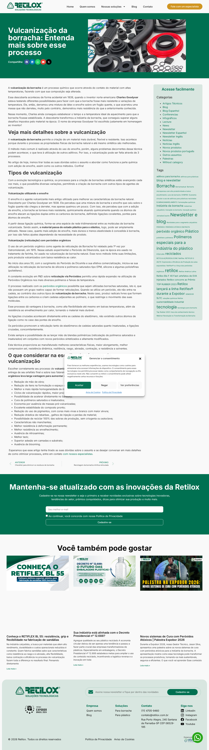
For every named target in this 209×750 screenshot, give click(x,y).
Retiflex (181, 258)
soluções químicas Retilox (173, 298)
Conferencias (170, 114)
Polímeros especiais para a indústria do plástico (175, 243)
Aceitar (79, 385)
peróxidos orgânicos (55, 286)
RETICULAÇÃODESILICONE (167, 258)
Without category (173, 162)
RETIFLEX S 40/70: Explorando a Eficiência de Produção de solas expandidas (177, 262)
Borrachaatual (180, 187)
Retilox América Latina (187, 272)
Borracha (166, 185)
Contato (148, 6)
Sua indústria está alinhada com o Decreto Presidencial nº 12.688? (101, 634)
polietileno (161, 238)
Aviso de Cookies (93, 392)
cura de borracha (174, 195)
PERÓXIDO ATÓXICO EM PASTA (178, 227)
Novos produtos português (178, 151)
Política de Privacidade (112, 392)
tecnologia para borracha (187, 308)
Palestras (168, 158)
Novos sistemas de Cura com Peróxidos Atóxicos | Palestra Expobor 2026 (166, 638)
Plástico (192, 231)
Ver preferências (129, 385)
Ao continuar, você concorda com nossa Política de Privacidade (86, 516)
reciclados (173, 254)
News (166, 125)
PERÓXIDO (161, 227)
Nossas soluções (111, 6)
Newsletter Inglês (173, 136)
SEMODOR (190, 294)
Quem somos (87, 6)
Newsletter (169, 129)
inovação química (189, 210)
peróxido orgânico (170, 231)
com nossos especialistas (77, 453)
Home (70, 6)
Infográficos (170, 118)
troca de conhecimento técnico (182, 312)
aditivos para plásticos (189, 177)
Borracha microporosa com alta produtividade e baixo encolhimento (175, 191)
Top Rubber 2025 (163, 312)
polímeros (169, 238)
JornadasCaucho (163, 216)
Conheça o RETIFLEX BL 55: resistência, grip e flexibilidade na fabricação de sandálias (38, 638)
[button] (140, 358)
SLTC (159, 298)
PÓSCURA (160, 254)
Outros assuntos (172, 154)
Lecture (167, 121)
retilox (171, 270)
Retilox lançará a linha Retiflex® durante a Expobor (175, 289)
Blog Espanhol (171, 110)
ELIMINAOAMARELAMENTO (167, 202)
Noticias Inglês (171, 143)
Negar (104, 385)
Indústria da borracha (170, 205)
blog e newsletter (169, 180)
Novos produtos (172, 147)
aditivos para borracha (168, 176)
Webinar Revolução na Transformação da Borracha (176, 316)
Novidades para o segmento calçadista (182, 222)
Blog (134, 6)
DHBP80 (184, 195)
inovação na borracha (173, 210)
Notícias (167, 140)
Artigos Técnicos (172, 103)
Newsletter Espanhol (175, 132)
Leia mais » (11, 669)
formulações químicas (186, 202)
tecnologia (167, 306)
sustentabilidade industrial (170, 302)
